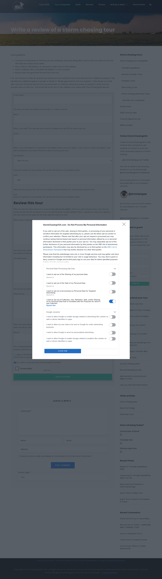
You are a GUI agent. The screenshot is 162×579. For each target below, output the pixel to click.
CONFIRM (62, 351)
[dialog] (81, 289)
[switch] (112, 274)
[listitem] (81, 268)
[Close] (124, 225)
